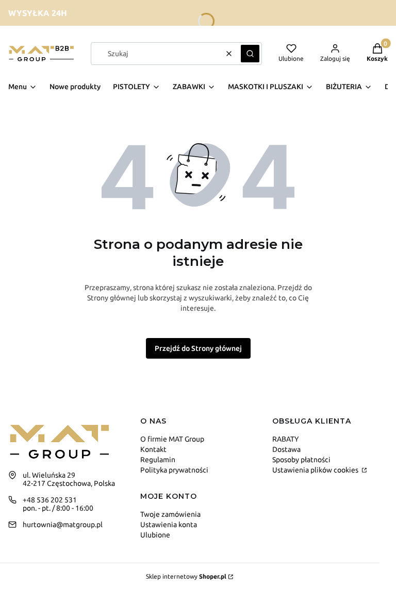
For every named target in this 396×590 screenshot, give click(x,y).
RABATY (285, 439)
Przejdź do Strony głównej (198, 348)
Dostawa (286, 449)
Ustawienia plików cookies (316, 470)
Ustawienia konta (168, 524)
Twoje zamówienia (170, 514)
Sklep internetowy (186, 576)
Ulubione (155, 535)
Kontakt (153, 449)
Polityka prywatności (174, 470)
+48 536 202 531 (50, 500)
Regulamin (157, 460)
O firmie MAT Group (172, 439)
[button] (250, 53)
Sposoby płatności (301, 460)
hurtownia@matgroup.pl (63, 524)
